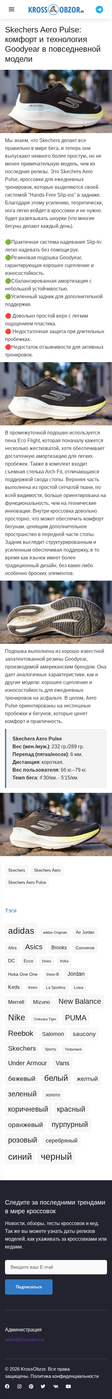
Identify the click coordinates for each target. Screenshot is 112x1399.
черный (56, 1156)
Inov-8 (52, 974)
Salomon (53, 1034)
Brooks (59, 947)
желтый (87, 1079)
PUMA (75, 1017)
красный (71, 1109)
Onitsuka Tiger (45, 1019)
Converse (85, 948)
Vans (62, 1063)
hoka (64, 961)
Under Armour (27, 1063)
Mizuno (41, 1002)
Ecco (28, 960)
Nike (16, 1017)
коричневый (28, 1109)
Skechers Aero (47, 870)
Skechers (16, 870)
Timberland (73, 1049)
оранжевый (25, 1124)
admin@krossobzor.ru (24, 1339)
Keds (14, 987)
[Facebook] (7, 1386)
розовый (22, 1140)
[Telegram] (99, 9)
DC (11, 960)
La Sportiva (55, 987)
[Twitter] (43, 1386)
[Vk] (55, 1386)
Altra (12, 948)
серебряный (61, 1141)
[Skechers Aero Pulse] (56, 824)
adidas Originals (55, 932)
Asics (34, 947)
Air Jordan (85, 932)
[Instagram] (19, 1386)
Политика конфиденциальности (64, 1376)
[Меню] (11, 9)
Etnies (46, 961)
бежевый (21, 1078)
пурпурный (70, 1124)
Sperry (50, 1049)
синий (20, 1157)
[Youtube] (68, 1386)
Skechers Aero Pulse (27, 882)
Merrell (16, 1002)
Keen (32, 987)
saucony (84, 1034)
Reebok (20, 1033)
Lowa (78, 987)
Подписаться (29, 1287)
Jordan (76, 974)
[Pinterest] (31, 1386)
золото (52, 1094)
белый (56, 1078)
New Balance (79, 1001)
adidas (21, 931)
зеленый (22, 1094)
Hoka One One (23, 974)
